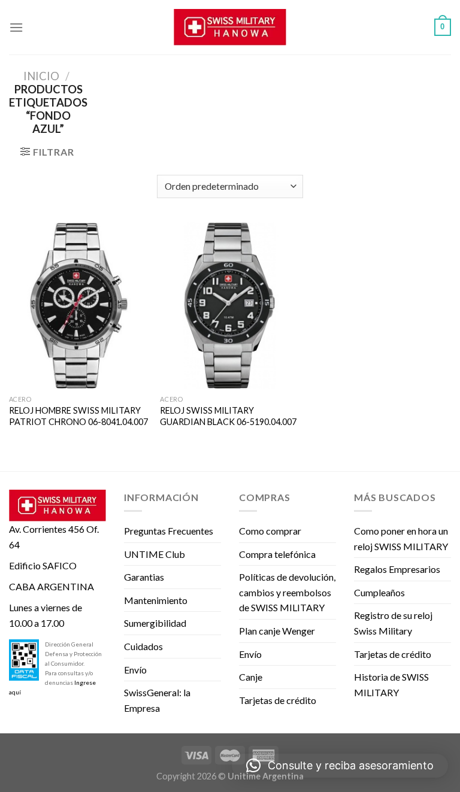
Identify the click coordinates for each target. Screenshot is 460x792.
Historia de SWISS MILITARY (391, 684)
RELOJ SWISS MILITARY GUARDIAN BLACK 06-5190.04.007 (228, 416)
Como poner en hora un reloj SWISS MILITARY (401, 538)
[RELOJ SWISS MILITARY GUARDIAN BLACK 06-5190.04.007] (229, 305)
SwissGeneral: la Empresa (157, 700)
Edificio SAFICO (43, 565)
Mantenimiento (155, 600)
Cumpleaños (379, 592)
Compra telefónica (277, 554)
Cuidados (143, 646)
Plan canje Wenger (277, 630)
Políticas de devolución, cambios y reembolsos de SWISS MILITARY (287, 592)
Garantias (144, 576)
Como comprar (270, 530)
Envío (135, 669)
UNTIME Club (154, 554)
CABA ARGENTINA (51, 586)
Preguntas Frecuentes (168, 530)
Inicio (41, 76)
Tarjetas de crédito (277, 700)
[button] (340, 766)
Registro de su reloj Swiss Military (393, 622)
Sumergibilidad (155, 623)
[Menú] (16, 27)
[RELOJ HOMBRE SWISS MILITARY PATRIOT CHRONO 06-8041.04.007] (79, 305)
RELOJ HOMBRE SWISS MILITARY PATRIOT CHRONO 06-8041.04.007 (78, 416)
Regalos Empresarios (397, 569)
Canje (250, 676)
